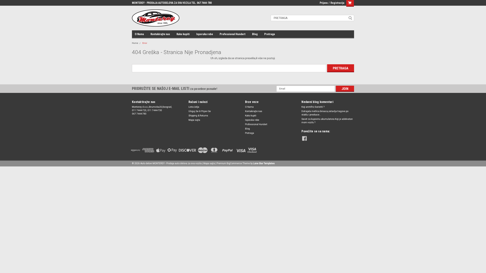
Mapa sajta (194, 120)
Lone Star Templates (264, 163)
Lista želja (194, 107)
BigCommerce (234, 163)
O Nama (139, 34)
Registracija (337, 2)
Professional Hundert (232, 34)
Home (135, 43)
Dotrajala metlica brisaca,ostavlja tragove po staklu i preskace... (324, 113)
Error (144, 43)
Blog (255, 34)
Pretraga (269, 34)
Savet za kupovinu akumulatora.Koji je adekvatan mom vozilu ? (327, 121)
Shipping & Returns (198, 115)
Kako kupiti (183, 34)
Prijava (324, 2)
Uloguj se (193, 111)
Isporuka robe (204, 34)
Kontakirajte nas (160, 34)
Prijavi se (206, 111)
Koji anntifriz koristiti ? (312, 107)
